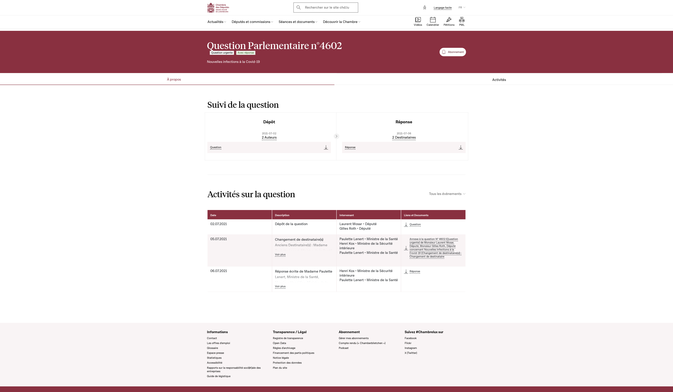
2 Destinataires (404, 137)
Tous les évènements (445, 194)
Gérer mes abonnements (354, 338)
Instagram (411, 348)
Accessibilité (214, 363)
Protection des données (287, 363)
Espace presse (215, 353)
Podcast (344, 348)
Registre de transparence (288, 338)
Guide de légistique (218, 376)
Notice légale (281, 358)
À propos (174, 79)
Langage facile (443, 7)
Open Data (279, 343)
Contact (212, 338)
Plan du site (280, 368)
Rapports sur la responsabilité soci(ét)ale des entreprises (234, 369)
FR (460, 7)
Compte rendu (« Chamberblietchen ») (362, 343)
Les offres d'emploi (218, 343)
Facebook (411, 338)
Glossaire (212, 348)
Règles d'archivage (284, 348)
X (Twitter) (411, 353)
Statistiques (214, 358)
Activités (499, 80)
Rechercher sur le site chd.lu (327, 7)
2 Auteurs (269, 137)
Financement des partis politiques (293, 353)
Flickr (408, 343)
